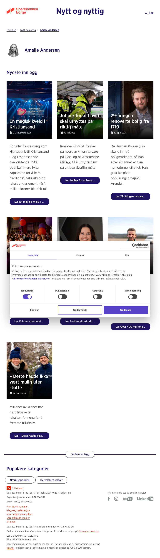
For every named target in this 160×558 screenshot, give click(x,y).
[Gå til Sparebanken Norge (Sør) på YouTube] (128, 499)
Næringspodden (20, 480)
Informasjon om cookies (19, 514)
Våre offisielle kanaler (18, 517)
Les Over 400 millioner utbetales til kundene (132, 326)
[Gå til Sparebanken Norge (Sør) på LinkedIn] (145, 499)
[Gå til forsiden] (25, 11)
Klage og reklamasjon (18, 510)
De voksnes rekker (51, 480)
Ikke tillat (34, 309)
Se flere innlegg (80, 454)
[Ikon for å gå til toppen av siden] (9, 488)
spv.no (10, 547)
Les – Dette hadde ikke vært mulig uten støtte (31, 435)
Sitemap (11, 521)
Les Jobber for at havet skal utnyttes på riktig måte (82, 180)
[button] (135, 13)
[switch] (62, 296)
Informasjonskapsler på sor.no (31, 278)
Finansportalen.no (88, 531)
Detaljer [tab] (80, 255)
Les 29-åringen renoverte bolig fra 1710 (132, 196)
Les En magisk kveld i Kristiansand (31, 201)
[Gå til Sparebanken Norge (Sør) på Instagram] (116, 499)
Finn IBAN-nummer (17, 506)
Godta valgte (80, 309)
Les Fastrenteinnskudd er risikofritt (82, 321)
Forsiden (11, 29)
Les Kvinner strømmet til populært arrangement (31, 321)
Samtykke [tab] (33, 255)
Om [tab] (127, 255)
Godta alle (125, 309)
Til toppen (17, 488)
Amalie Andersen (49, 29)
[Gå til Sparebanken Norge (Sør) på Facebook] (109, 499)
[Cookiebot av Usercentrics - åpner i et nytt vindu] (134, 245)
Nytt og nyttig (80, 11)
